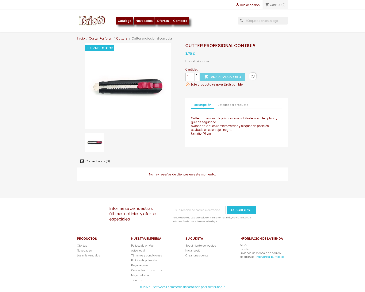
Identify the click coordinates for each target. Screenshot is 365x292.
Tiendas (136, 280)
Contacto (180, 21)
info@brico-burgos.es (270, 257)
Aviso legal (138, 250)
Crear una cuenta (196, 255)
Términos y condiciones (146, 255)
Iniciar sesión (193, 250)
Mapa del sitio (140, 275)
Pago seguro (139, 265)
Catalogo (124, 21)
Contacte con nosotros (146, 270)
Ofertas (163, 21)
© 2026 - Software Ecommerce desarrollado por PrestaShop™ (182, 287)
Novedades (144, 21)
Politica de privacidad (144, 260)
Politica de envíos (142, 245)
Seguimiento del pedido (200, 245)
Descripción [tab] (202, 105)
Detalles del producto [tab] (232, 105)
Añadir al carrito (222, 76)
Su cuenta (194, 238)
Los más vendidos (88, 255)
